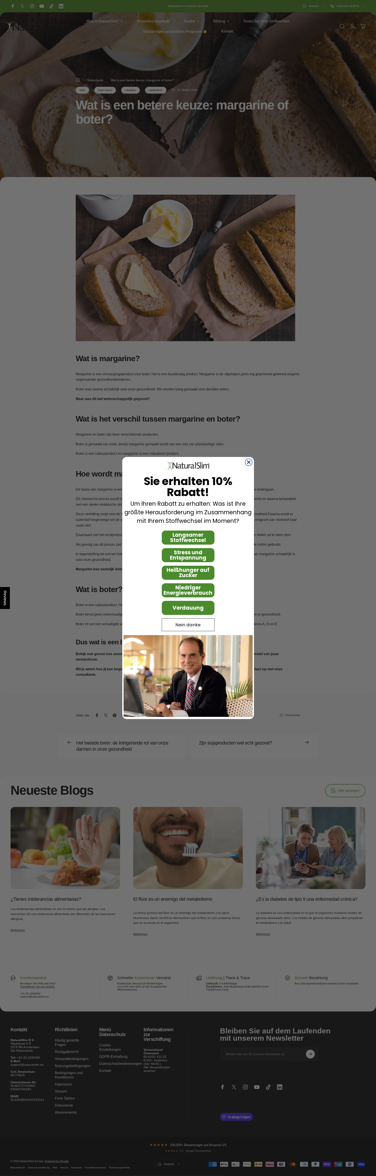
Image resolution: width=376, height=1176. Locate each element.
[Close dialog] (248, 462)
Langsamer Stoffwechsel (188, 537)
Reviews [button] (5, 598)
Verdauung (188, 607)
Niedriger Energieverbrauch (188, 590)
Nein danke (188, 625)
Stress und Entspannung (188, 555)
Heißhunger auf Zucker (188, 572)
